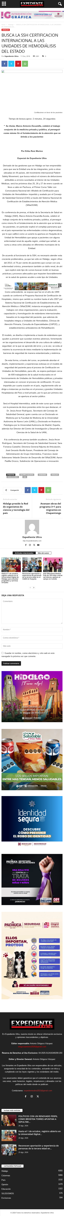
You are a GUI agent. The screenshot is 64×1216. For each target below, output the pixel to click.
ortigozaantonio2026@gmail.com (32, 1047)
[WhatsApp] (25, 64)
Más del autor (43, 553)
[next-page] (33, 587)
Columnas (5, 1175)
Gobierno (42, 475)
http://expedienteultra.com (32, 541)
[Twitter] (11, 64)
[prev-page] (30, 587)
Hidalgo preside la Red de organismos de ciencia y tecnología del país (16, 508)
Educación (6, 1189)
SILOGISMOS (7, 1193)
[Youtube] (38, 545)
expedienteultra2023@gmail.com (38, 1090)
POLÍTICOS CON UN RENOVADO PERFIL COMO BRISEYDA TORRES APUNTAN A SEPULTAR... (38, 1119)
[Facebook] (4, 64)
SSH (25, 477)
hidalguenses (13, 477)
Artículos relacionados (24, 553)
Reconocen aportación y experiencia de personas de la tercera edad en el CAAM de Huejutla (31, 576)
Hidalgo (11, 24)
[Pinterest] (18, 64)
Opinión (4, 1184)
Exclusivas (6, 1198)
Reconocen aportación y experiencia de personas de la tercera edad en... (38, 1147)
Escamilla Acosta (26, 475)
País (3, 1180)
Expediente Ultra (11, 56)
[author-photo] (32, 527)
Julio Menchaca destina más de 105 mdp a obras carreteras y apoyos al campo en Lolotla (52, 576)
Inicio (3, 24)
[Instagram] (30, 545)
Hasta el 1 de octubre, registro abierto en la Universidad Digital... (39, 1133)
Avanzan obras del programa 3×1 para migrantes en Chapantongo (50, 508)
